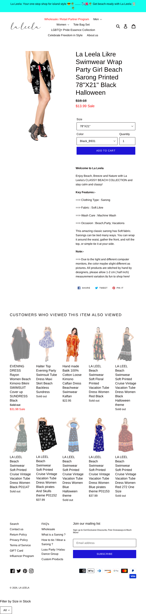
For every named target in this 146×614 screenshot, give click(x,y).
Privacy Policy (19, 539)
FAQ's (45, 523)
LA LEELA (24, 587)
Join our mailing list (86, 523)
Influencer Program (22, 555)
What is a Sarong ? (53, 534)
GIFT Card (16, 550)
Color (80, 134)
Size (79, 119)
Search (14, 523)
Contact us (16, 529)
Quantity (124, 134)
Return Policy (18, 534)
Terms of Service (20, 545)
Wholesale (48, 529)
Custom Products (52, 559)
